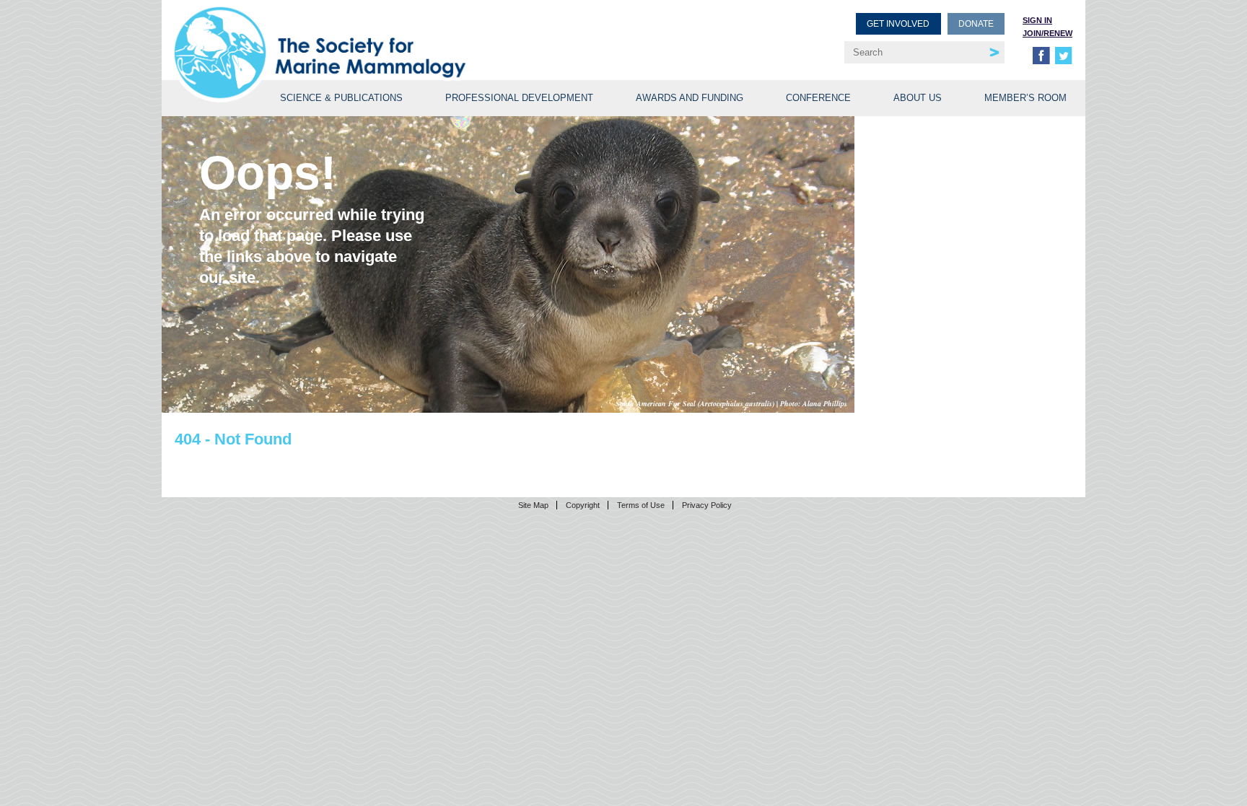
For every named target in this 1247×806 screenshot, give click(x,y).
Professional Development (519, 97)
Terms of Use (641, 505)
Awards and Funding (689, 97)
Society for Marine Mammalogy (401, 34)
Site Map (533, 505)
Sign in (1037, 20)
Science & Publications (341, 97)
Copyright (583, 505)
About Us (917, 97)
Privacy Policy (707, 505)
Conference (818, 97)
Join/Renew (1047, 33)
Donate (976, 24)
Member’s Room (1025, 97)
